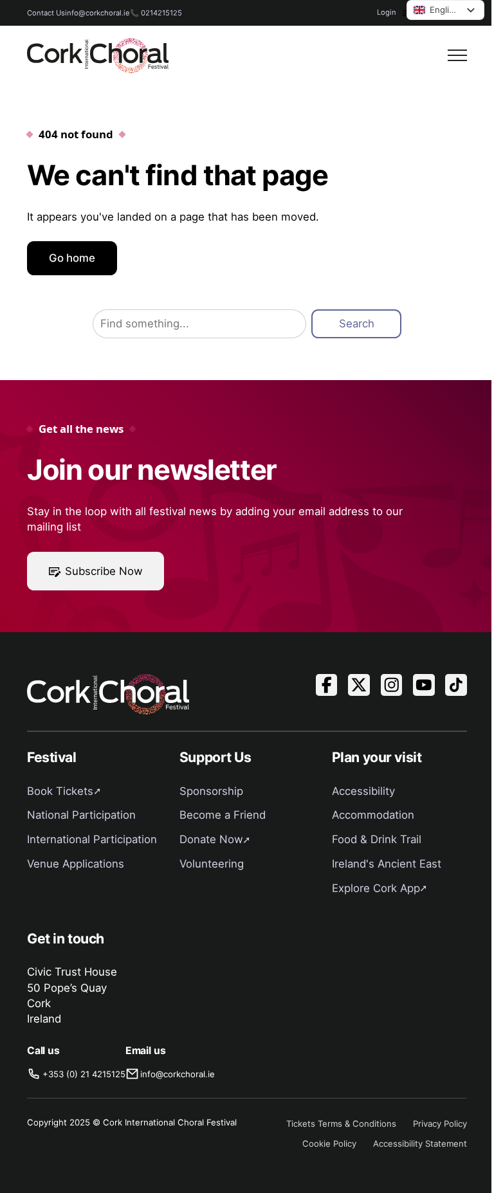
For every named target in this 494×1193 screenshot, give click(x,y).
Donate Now (211, 839)
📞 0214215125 (156, 12)
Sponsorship (211, 791)
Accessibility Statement (420, 1143)
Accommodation (373, 814)
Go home (72, 257)
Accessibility (363, 791)
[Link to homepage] (98, 55)
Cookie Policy (329, 1143)
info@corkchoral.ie (97, 12)
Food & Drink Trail (376, 839)
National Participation (81, 814)
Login (386, 12)
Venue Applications (75, 863)
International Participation (92, 839)
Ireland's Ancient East (386, 863)
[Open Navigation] (457, 55)
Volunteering (211, 863)
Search (356, 323)
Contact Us (46, 12)
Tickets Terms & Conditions (341, 1123)
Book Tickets (60, 791)
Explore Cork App (376, 888)
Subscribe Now (104, 571)
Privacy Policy (440, 1123)
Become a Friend (222, 814)
